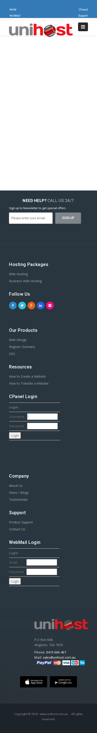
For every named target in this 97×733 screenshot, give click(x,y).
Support (83, 15)
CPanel (83, 9)
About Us (16, 485)
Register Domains (22, 347)
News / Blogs (19, 492)
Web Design (18, 340)
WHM (12, 9)
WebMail (15, 15)
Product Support (21, 522)
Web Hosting (18, 274)
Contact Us (17, 529)
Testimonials (18, 499)
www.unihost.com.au (53, 714)
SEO (12, 354)
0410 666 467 (56, 652)
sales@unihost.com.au (59, 657)
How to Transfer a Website (28, 383)
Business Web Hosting (25, 281)
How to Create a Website (27, 376)
